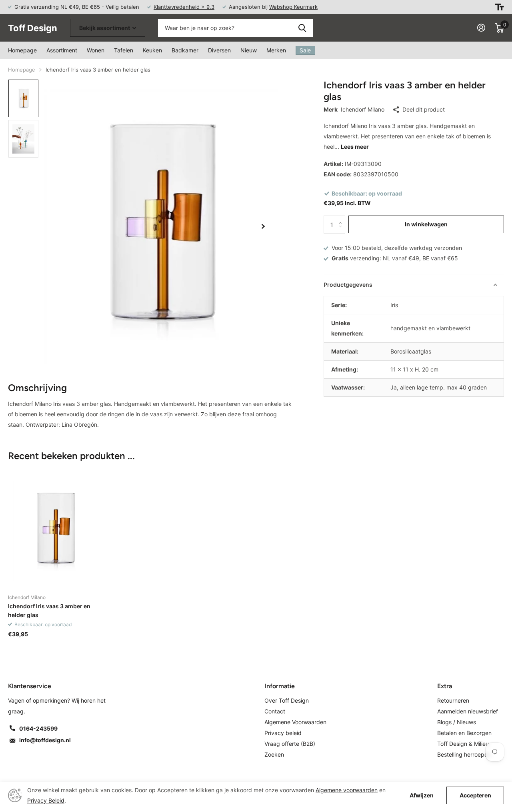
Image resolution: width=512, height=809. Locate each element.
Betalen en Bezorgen (464, 732)
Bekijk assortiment (105, 27)
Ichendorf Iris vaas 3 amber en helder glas (49, 610)
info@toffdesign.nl (45, 740)
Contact (274, 711)
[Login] (481, 28)
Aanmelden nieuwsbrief (467, 711)
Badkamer (185, 50)
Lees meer (355, 146)
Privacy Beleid (45, 800)
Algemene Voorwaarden (295, 722)
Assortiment (61, 50)
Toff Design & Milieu (463, 743)
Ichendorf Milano (362, 109)
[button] (263, 226)
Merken (276, 50)
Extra (444, 686)
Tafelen (123, 50)
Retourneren (453, 700)
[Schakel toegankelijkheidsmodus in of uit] (499, 7)
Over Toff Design (286, 700)
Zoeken (302, 28)
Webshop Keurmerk (293, 7)
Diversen (219, 50)
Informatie (279, 686)
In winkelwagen (426, 224)
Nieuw (248, 50)
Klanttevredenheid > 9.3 (184, 7)
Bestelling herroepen (464, 754)
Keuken (152, 50)
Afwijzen (422, 795)
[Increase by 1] (342, 218)
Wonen (95, 50)
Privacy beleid (283, 732)
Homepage (22, 50)
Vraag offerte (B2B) (289, 743)
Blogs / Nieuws (456, 722)
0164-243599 (38, 728)
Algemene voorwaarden (347, 790)
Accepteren (475, 795)
